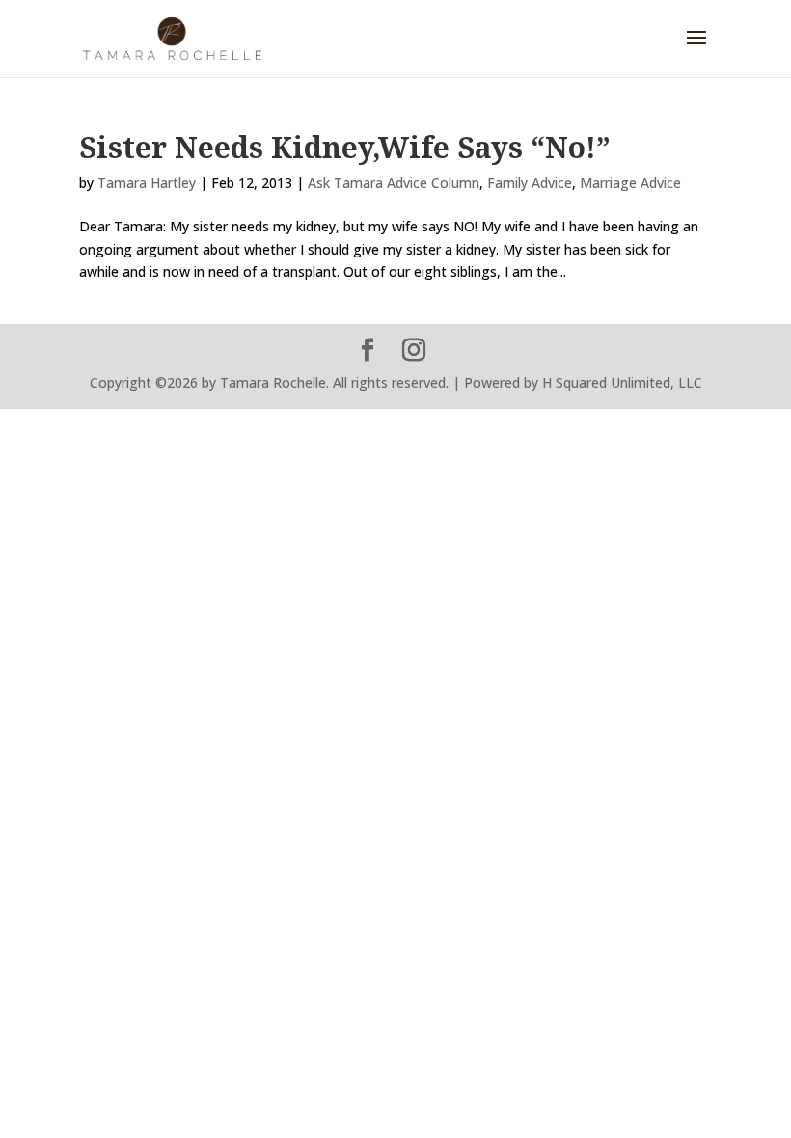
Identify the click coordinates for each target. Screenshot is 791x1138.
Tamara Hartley (146, 183)
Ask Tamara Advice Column (393, 183)
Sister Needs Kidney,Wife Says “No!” (345, 147)
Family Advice (529, 183)
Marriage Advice (630, 183)
